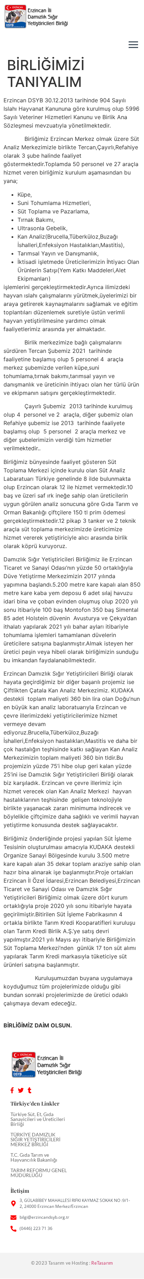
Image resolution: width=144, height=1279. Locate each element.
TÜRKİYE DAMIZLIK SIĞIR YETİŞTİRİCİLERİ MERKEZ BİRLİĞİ (35, 1139)
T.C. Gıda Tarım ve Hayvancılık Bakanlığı (33, 1157)
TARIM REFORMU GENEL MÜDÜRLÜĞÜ (38, 1172)
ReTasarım (102, 1263)
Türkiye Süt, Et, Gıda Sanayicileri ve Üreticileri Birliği (37, 1119)
